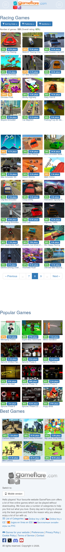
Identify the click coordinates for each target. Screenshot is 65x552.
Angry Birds (48, 406)
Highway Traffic (50, 222)
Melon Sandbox (50, 339)
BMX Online (49, 177)
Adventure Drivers (8, 74)
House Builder (30, 460)
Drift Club (26, 222)
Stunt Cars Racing (30, 154)
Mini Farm (49, 460)
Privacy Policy (52, 532)
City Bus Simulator (9, 199)
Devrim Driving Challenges (12, 267)
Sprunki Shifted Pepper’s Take (14, 361)
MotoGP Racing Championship (35, 51)
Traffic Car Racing (8, 51)
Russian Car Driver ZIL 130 (34, 244)
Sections (45, 23)
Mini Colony (7, 460)
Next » (56, 276)
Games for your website (17, 532)
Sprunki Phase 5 (29, 361)
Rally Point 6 (49, 97)
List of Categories (14, 518)
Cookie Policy (9, 535)
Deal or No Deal (8, 384)
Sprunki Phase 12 (29, 384)
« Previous (11, 276)
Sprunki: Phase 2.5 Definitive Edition (37, 406)
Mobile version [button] (14, 493)
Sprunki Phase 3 (50, 361)
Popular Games (15, 312)
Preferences (38, 532)
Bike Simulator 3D (8, 177)
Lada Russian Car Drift (54, 51)
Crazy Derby (27, 199)
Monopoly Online (8, 339)
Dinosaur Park (7, 97)
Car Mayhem (27, 119)
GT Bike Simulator (30, 74)
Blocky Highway (29, 97)
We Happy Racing (52, 244)
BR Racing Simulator (10, 222)
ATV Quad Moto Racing (11, 244)
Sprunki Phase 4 (50, 384)
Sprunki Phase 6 (8, 406)
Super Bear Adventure (31, 339)
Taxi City (48, 74)
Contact (40, 535)
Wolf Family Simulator (33, 438)
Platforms (28, 23)
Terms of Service (26, 535)
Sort (9, 23)
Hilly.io (3, 154)
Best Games (12, 411)
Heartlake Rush (29, 267)
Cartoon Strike (8, 438)
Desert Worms (28, 177)
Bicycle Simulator (8, 119)
